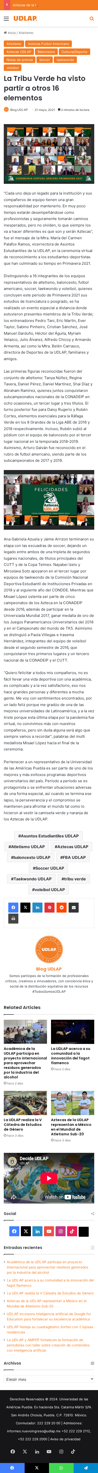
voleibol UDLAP (50, 889)
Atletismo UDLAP (28, 846)
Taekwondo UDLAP (33, 878)
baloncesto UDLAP (32, 857)
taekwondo (65, 60)
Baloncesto (46, 52)
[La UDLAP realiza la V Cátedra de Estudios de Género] (25, 1103)
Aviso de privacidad (65, 1439)
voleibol (13, 68)
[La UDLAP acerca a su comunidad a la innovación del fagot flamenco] (72, 1032)
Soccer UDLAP (49, 868)
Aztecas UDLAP (19, 52)
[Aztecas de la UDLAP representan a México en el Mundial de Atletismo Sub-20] (72, 1103)
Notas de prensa (20, 60)
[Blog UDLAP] (25, 18)
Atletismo (26, 33)
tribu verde (75, 878)
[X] (25, 908)
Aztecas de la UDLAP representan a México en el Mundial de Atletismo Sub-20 (71, 1127)
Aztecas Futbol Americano (48, 44)
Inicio (11, 33)
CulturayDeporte (74, 52)
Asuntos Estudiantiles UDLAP (50, 835)
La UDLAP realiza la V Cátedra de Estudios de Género (23, 1124)
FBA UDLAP (74, 857)
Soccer (44, 60)
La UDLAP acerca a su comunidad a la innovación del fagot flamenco (70, 1055)
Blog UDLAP (19, 110)
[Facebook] (13, 908)
